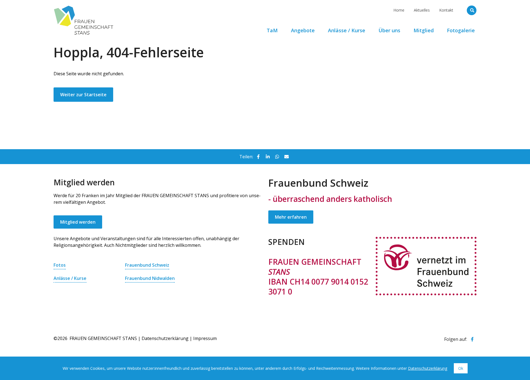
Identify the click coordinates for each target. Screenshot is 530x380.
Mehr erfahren (291, 217)
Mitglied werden (78, 222)
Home (398, 10)
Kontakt (446, 10)
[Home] (125, 7)
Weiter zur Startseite (83, 95)
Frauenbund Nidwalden (150, 278)
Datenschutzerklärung (165, 338)
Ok (460, 368)
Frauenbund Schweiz (147, 265)
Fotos (60, 265)
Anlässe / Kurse (70, 278)
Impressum (205, 338)
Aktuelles (422, 10)
